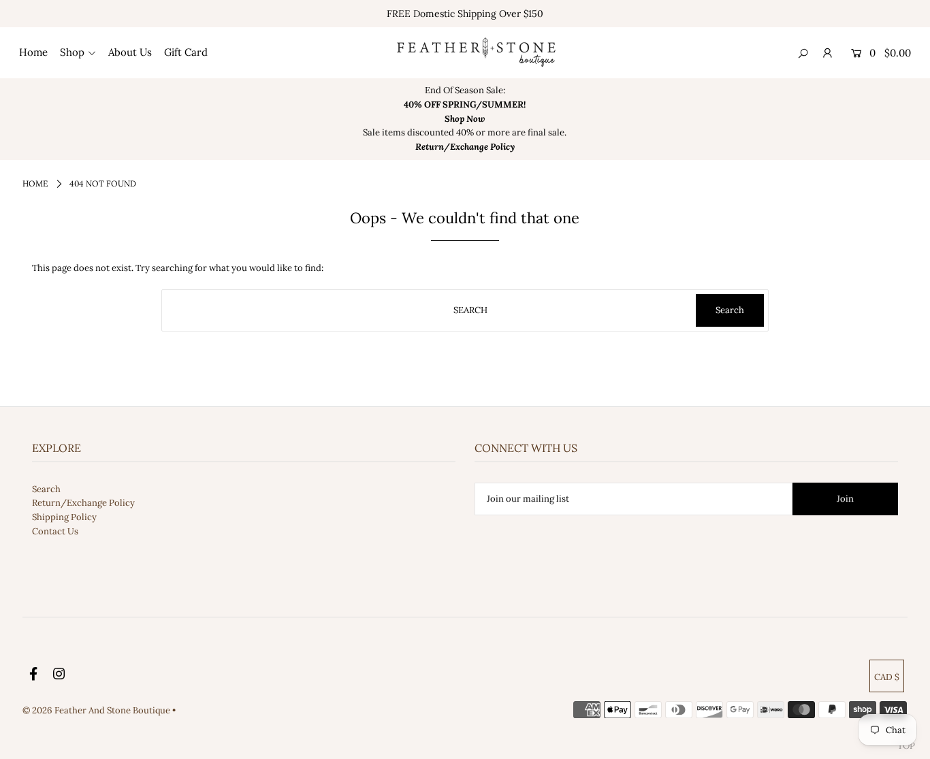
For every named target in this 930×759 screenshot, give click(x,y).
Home (35, 183)
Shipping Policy (64, 517)
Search (46, 489)
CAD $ (886, 677)
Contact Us (55, 531)
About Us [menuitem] (130, 52)
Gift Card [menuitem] (186, 52)
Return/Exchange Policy (83, 502)
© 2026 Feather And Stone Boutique (97, 710)
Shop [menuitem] (72, 52)
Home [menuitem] (33, 52)
